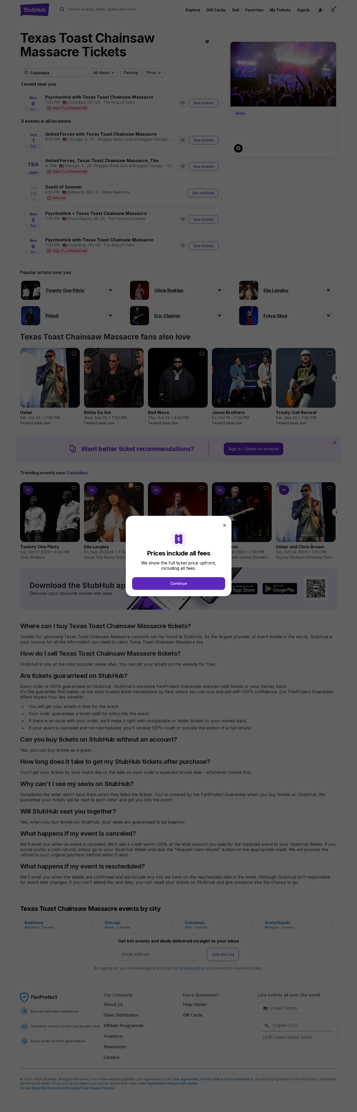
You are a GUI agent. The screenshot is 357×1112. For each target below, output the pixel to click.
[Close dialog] (224, 525)
